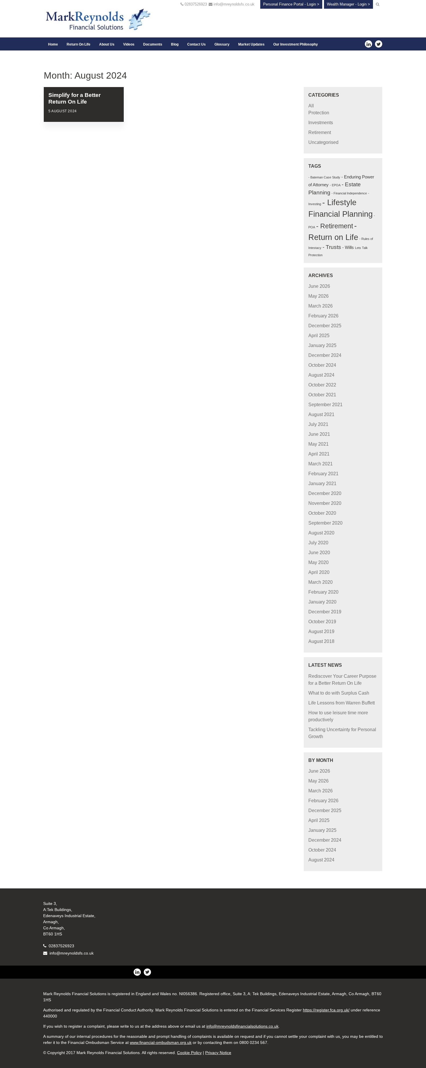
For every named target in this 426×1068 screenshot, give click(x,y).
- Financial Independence (349, 193)
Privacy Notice (218, 1052)
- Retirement (334, 226)
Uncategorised (323, 142)
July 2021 (318, 424)
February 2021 (323, 473)
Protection (318, 112)
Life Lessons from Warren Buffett (341, 702)
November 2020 (324, 503)
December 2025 (324, 325)
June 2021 (319, 434)
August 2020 (321, 532)
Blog (175, 44)
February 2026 (323, 315)
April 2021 (318, 453)
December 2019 (324, 611)
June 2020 (319, 552)
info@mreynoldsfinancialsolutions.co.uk (242, 1026)
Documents (152, 44)
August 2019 (321, 631)
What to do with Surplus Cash (338, 693)
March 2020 (320, 582)
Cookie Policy (189, 1052)
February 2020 (323, 592)
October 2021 (322, 394)
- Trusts (332, 247)
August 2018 (321, 641)
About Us (106, 44)
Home (53, 44)
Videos (128, 44)
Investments (320, 122)
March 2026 (320, 305)
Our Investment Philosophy (295, 44)
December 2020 (324, 493)
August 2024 (321, 375)
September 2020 (325, 523)
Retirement (319, 132)
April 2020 (318, 572)
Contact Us (196, 44)
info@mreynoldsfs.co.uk (234, 4)
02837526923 (196, 4)
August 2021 (321, 414)
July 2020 (318, 542)
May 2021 (318, 444)
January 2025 (322, 345)
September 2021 (325, 404)
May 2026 (318, 296)
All (311, 105)
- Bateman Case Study (324, 177)
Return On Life (78, 44)
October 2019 (322, 621)
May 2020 (318, 562)
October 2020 (322, 513)
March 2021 (320, 463)
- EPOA (335, 185)
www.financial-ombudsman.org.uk (161, 1042)
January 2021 (322, 483)
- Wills (348, 247)
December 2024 (324, 355)
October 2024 (322, 365)
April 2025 (318, 335)
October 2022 (322, 384)
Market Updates (251, 44)
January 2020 (322, 601)
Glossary (222, 44)
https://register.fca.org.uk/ (326, 1010)
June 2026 (319, 286)
